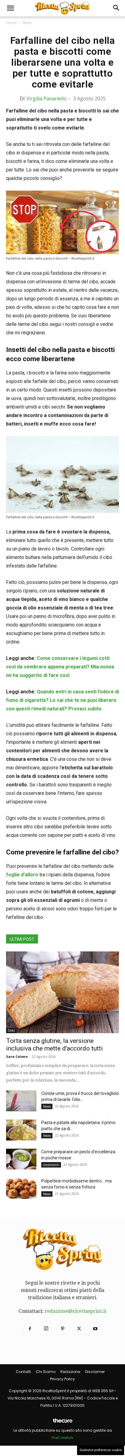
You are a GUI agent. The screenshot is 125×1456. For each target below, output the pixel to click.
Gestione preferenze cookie (100, 1450)
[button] (10, 8)
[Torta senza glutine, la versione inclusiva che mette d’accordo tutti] (62, 992)
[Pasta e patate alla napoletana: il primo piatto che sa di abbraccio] (21, 1130)
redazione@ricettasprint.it (75, 1311)
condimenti (51, 1165)
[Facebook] (30, 1329)
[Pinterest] (62, 1329)
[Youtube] (95, 1329)
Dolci (11, 1030)
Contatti (23, 1371)
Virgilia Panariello (46, 98)
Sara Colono (17, 1056)
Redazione (70, 1371)
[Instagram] (46, 1329)
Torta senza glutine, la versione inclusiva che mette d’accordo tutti (54, 1044)
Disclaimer (95, 1371)
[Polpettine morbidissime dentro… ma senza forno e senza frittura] (21, 1188)
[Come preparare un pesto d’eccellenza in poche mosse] (21, 1159)
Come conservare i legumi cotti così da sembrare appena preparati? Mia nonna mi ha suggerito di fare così (60, 666)
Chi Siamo (46, 1371)
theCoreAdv (62, 1437)
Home (11, 22)
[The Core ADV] (62, 1423)
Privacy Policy (62, 1379)
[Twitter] (79, 1329)
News (27, 22)
